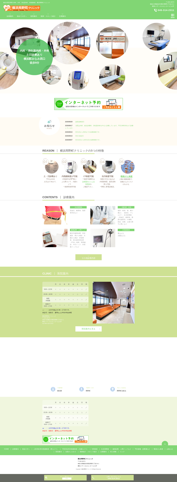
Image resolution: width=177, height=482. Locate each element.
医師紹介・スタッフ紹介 (88, 451)
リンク (122, 451)
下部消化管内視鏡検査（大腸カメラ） (75, 449)
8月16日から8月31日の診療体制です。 (88, 140)
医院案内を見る (88, 329)
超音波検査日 (79, 122)
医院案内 (59, 451)
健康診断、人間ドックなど (122, 449)
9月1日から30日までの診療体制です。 (88, 132)
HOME (6, 449)
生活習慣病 (105, 449)
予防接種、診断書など (142, 449)
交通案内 (103, 451)
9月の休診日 (79, 136)
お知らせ (170, 449)
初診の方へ (26, 449)
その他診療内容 (88, 258)
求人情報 (113, 451)
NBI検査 (95, 449)
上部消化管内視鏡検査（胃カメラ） (46, 449)
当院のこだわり (70, 451)
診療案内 (15, 449)
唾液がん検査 (158, 449)
